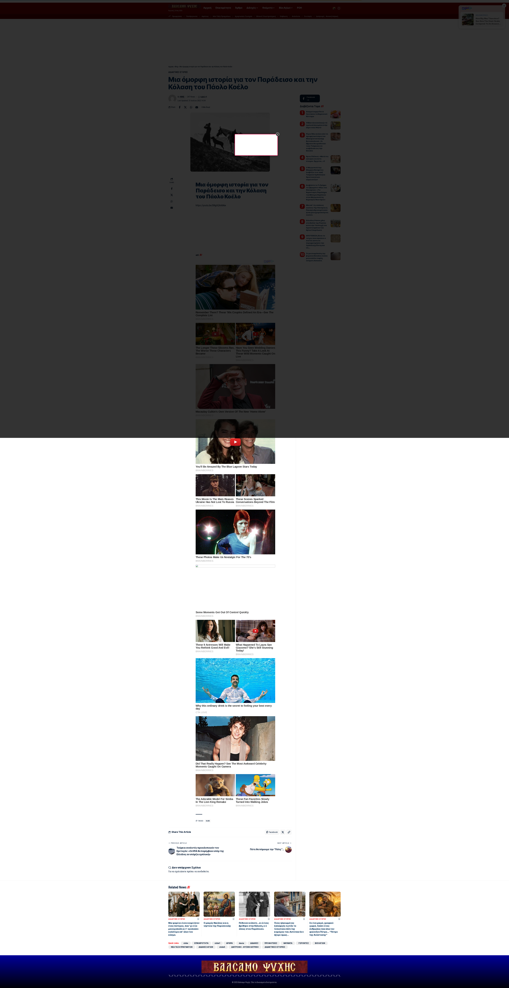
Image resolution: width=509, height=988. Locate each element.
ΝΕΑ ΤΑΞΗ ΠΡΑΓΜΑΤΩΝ (181, 947)
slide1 (217, 943)
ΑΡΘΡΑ (229, 943)
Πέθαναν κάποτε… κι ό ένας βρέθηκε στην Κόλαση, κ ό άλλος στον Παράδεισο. (254, 926)
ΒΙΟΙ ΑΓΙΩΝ (320, 943)
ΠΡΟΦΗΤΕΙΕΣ (271, 943)
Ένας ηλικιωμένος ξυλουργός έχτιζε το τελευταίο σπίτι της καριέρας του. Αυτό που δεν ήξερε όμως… (289, 929)
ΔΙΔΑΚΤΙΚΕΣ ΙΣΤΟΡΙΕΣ (176, 919)
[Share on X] (283, 832)
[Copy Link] (289, 832)
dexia (241, 943)
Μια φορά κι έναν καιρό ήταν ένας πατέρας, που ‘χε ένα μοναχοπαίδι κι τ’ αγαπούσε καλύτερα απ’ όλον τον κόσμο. (183, 929)
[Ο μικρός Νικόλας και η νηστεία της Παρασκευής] (219, 904)
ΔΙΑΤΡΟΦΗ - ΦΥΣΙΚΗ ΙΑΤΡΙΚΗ (244, 947)
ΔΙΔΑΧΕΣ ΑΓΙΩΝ (206, 947)
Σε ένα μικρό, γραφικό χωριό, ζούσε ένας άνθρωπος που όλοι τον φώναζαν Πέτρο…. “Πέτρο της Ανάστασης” (323, 929)
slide (208, 821)
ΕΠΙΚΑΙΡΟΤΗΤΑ (201, 943)
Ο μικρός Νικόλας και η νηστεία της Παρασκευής (217, 924)
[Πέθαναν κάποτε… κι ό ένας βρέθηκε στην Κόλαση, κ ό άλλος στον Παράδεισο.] (254, 904)
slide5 (222, 947)
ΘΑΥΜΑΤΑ (287, 943)
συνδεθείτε (203, 871)
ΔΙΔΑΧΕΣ (254, 943)
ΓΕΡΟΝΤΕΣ (304, 943)
